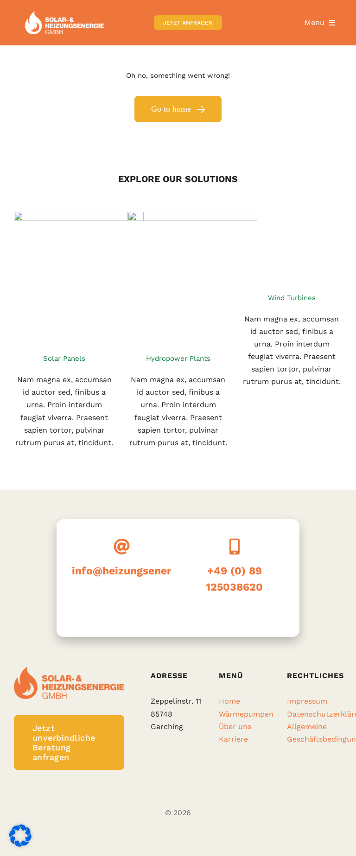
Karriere (233, 739)
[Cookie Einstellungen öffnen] (20, 844)
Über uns (235, 726)
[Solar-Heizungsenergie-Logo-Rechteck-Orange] (64, 14)
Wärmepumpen (246, 714)
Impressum (307, 701)
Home (229, 701)
